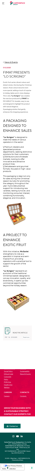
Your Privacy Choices (14, 466)
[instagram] (13, 436)
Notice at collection (9, 469)
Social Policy (8, 371)
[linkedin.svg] (21, 436)
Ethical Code (8, 374)
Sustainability (24, 371)
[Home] (17, 3)
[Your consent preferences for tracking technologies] (32, 468)
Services (23, 369)
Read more (26, 337)
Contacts (23, 396)
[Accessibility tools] (7, 468)
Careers (7, 396)
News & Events (25, 374)
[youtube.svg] (17, 436)
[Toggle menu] (3, 3)
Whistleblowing (9, 369)
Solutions (23, 366)
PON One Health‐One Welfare (8, 385)
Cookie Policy (8, 366)
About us (23, 363)
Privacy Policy (9, 363)
